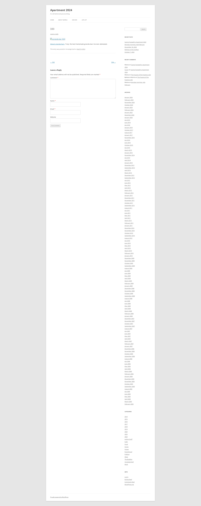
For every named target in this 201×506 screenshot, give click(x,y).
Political (127, 454)
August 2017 (128, 133)
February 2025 (129, 100)
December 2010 (129, 228)
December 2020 (129, 115)
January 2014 (129, 163)
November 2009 (130, 261)
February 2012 (129, 193)
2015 (126, 419)
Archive (74, 20)
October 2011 (129, 203)
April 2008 (128, 309)
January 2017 (129, 135)
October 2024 (129, 105)
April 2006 (128, 369)
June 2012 (128, 183)
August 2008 (128, 298)
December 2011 (129, 198)
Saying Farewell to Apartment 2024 (135, 42)
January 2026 (129, 97)
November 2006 (130, 351)
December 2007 (129, 319)
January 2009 (129, 286)
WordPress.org (129, 484)
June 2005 (128, 394)
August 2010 (128, 238)
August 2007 (128, 329)
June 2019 (128, 122)
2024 (126, 437)
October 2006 (129, 354)
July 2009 (127, 271)
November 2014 (130, 155)
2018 (126, 427)
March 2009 (128, 281)
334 (113, 62)
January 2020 (129, 117)
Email (52, 109)
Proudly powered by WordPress (59, 497)
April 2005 (128, 399)
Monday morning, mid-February (135, 45)
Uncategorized (129, 462)
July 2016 (127, 140)
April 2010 (128, 248)
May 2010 (128, 246)
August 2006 (128, 359)
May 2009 (128, 276)
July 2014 (127, 158)
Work (126, 464)
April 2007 (128, 339)
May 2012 (128, 185)
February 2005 (129, 404)
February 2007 (129, 344)
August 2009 (128, 268)
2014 (126, 417)
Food (126, 444)
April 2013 (128, 170)
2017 (126, 424)
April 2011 (128, 218)
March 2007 (128, 341)
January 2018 (129, 128)
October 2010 (129, 233)
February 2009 (129, 283)
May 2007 (128, 336)
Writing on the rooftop (132, 50)
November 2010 (130, 231)
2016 (126, 422)
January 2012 (129, 195)
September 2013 (130, 168)
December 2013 (129, 165)
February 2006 (129, 374)
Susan (126, 70)
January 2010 (129, 256)
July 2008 (127, 301)
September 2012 (130, 178)
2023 (126, 434)
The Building (128, 459)
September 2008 (130, 296)
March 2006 (128, 371)
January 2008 (129, 316)
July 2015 (127, 148)
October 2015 (129, 145)
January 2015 (129, 153)
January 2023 (129, 107)
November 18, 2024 (131, 47)
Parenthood (128, 452)
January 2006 (129, 376)
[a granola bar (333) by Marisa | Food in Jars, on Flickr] (57, 39)
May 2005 (128, 396)
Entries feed (128, 479)
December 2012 (129, 175)
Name (53, 101)
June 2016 (128, 143)
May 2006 (128, 366)
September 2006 (130, 356)
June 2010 (128, 243)
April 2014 (128, 160)
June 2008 (128, 303)
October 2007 (129, 324)
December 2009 (129, 258)
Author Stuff (128, 439)
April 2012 (128, 188)
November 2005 (130, 381)
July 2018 (127, 125)
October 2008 (129, 293)
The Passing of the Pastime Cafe (141, 75)
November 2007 (130, 321)
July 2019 (127, 120)
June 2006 (128, 364)
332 (52, 62)
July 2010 (127, 241)
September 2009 (130, 266)
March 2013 (128, 173)
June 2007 (128, 334)
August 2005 (128, 389)
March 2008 (128, 311)
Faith (126, 442)
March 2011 (128, 221)
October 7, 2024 (129, 52)
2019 (126, 429)
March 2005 (128, 402)
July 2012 (127, 180)
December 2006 (129, 349)
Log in (126, 477)
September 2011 (130, 205)
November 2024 (130, 102)
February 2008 (129, 314)
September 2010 (130, 236)
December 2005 (129, 379)
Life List (84, 20)
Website (53, 117)
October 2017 (129, 130)
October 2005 (129, 384)
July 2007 (127, 331)
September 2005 (130, 386)
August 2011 (128, 208)
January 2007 (129, 346)
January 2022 (129, 112)
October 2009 (129, 263)
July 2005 (127, 391)
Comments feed (130, 482)
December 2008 (129, 288)
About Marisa (62, 20)
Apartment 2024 (61, 10)
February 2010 (129, 253)
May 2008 (128, 306)
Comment (54, 78)
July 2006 (127, 361)
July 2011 (127, 210)
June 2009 (128, 273)
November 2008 (130, 291)
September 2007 (130, 326)
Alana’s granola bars (57, 44)
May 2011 (128, 215)
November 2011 (130, 200)
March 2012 (128, 190)
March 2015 (128, 150)
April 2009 (128, 278)
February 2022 (129, 110)
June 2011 (128, 213)
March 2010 (128, 251)
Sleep (126, 457)
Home (52, 20)
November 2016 (130, 138)
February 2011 (129, 223)
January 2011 (129, 226)
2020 (126, 432)
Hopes (127, 449)
